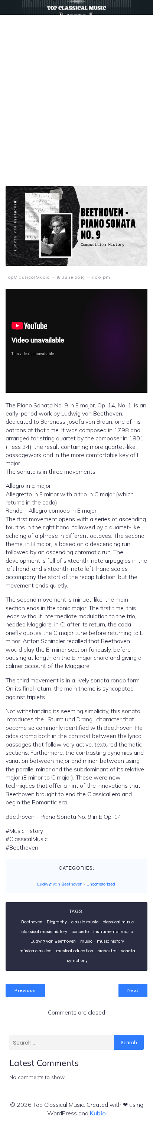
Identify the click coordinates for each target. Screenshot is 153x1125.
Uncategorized (101, 884)
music (86, 941)
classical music (118, 921)
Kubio (98, 1113)
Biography (57, 921)
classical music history (44, 931)
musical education (74, 950)
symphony (77, 960)
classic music (84, 921)
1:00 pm (100, 277)
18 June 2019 (70, 277)
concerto (80, 931)
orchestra (107, 950)
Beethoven (31, 921)
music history (110, 941)
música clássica (35, 950)
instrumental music (113, 931)
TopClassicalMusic (28, 277)
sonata (128, 950)
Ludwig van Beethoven (59, 884)
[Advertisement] (76, 95)
